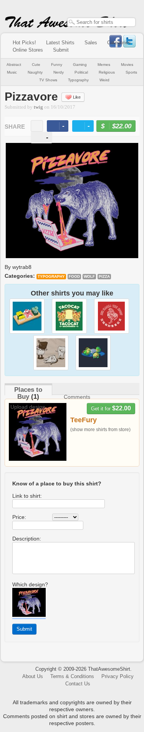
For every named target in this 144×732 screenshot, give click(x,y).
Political (81, 72)
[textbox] (101, 22)
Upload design (27, 407)
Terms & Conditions (72, 676)
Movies (127, 64)
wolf (89, 276)
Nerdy (58, 72)
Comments (77, 397)
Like (77, 97)
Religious (107, 72)
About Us (32, 676)
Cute (36, 64)
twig (38, 107)
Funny (56, 64)
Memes (104, 64)
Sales (90, 42)
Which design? (30, 584)
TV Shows (48, 80)
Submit (61, 50)
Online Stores (28, 50)
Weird (104, 80)
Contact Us (77, 684)
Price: (19, 517)
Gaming (80, 64)
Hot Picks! (24, 42)
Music (12, 72)
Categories (119, 42)
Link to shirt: (27, 496)
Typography (78, 80)
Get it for (111, 408)
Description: (26, 539)
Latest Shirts (60, 42)
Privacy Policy (117, 676)
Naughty (35, 72)
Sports (131, 72)
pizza (104, 276)
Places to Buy (28, 393)
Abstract (14, 64)
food (74, 276)
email (37, 126)
